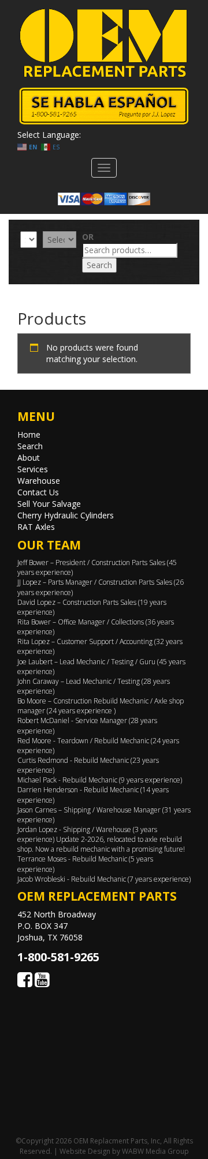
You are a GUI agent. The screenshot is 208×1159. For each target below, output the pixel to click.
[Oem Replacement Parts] (104, 43)
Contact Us (38, 492)
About (28, 457)
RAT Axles (36, 526)
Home (28, 434)
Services (32, 469)
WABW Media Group (155, 1151)
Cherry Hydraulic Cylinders (65, 515)
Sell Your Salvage (49, 503)
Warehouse (38, 480)
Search (99, 264)
